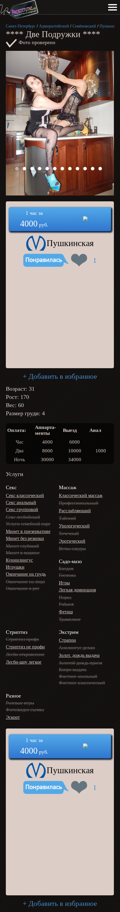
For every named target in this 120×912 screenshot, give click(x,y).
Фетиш (66, 611)
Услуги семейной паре (28, 523)
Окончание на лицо (25, 581)
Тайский (67, 518)
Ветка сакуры (72, 548)
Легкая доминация (77, 589)
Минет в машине (23, 552)
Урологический (74, 525)
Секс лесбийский (23, 517)
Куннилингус (19, 560)
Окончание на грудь (26, 574)
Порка (65, 597)
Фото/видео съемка (25, 709)
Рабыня (66, 604)
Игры (64, 582)
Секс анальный (21, 502)
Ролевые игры (20, 702)
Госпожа (67, 575)
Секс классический (25, 495)
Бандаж (66, 568)
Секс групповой (22, 509)
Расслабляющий (75, 510)
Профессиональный (78, 503)
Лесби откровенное (25, 654)
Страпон (67, 640)
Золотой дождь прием (80, 662)
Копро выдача (73, 669)
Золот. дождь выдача (79, 655)
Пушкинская (70, 243)
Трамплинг (70, 619)
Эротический (72, 541)
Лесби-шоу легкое (23, 662)
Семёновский (84, 26)
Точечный (69, 533)
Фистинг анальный (78, 676)
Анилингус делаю (77, 647)
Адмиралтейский (54, 26)
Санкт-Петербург (21, 26)
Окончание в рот (22, 588)
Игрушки (15, 567)
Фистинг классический (82, 682)
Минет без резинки (25, 538)
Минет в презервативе (28, 531)
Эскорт (13, 717)
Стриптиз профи (22, 639)
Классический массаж (81, 495)
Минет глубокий (22, 546)
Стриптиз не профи (25, 646)
